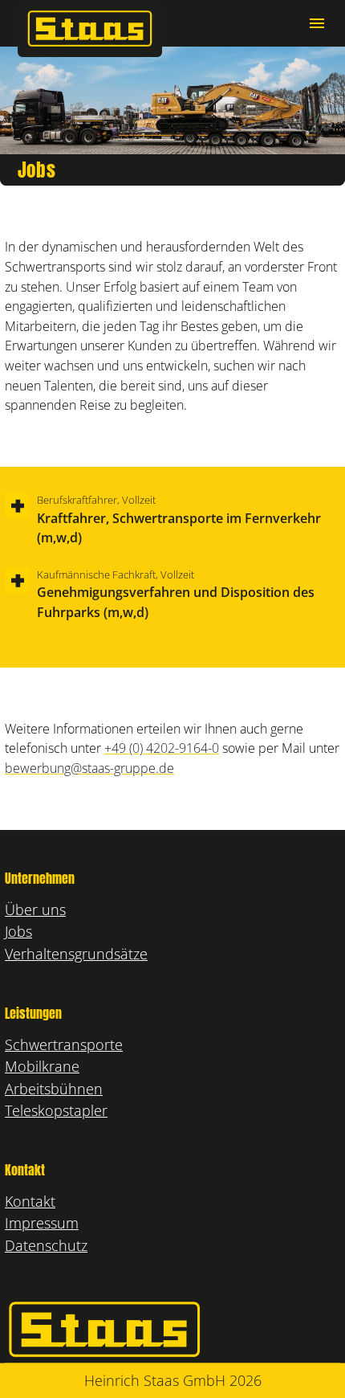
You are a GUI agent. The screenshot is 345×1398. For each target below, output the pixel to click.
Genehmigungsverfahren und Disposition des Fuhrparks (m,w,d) (176, 594)
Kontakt (30, 1201)
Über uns (35, 909)
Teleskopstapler (56, 1110)
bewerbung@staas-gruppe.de (89, 767)
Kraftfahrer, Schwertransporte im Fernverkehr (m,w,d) (179, 519)
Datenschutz (46, 1245)
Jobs (18, 931)
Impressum (42, 1222)
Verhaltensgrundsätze (76, 953)
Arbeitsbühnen (54, 1088)
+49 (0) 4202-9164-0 (161, 747)
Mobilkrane (42, 1066)
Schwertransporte (64, 1044)
